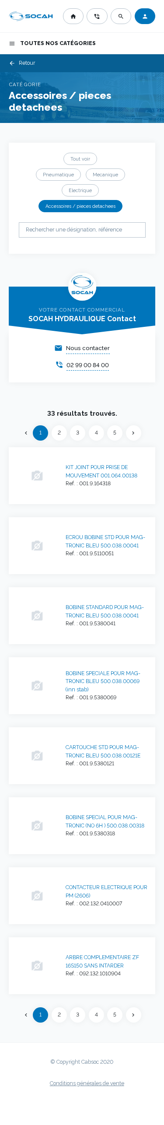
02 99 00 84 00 (87, 365)
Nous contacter (88, 348)
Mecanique (105, 174)
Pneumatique (58, 174)
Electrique (80, 190)
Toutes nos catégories (52, 43)
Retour (22, 63)
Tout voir (80, 158)
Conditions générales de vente (87, 1083)
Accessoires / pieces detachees (80, 206)
